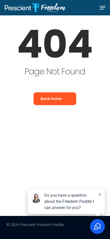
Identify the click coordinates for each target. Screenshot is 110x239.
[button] (102, 7)
